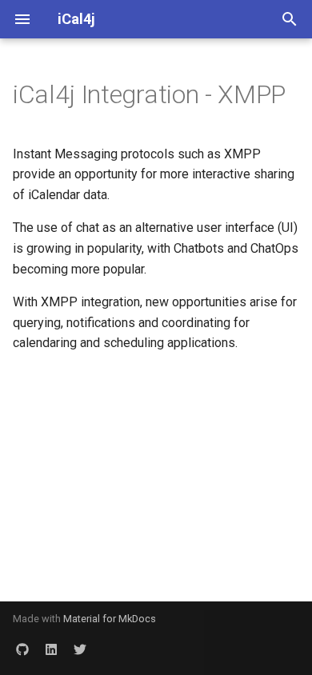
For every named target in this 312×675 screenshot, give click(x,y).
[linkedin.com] (51, 649)
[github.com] (22, 649)
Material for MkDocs (109, 619)
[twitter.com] (80, 649)
